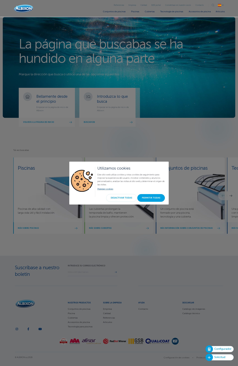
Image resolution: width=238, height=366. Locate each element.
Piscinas (135, 12)
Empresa (132, 5)
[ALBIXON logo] (23, 8)
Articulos (220, 12)
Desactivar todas (121, 198)
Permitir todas (151, 198)
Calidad (143, 5)
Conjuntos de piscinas (114, 12)
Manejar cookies (105, 189)
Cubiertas (150, 12)
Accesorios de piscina (200, 12)
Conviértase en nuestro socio (178, 5)
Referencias (119, 5)
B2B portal (156, 5)
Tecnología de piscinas (171, 12)
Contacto (199, 5)
